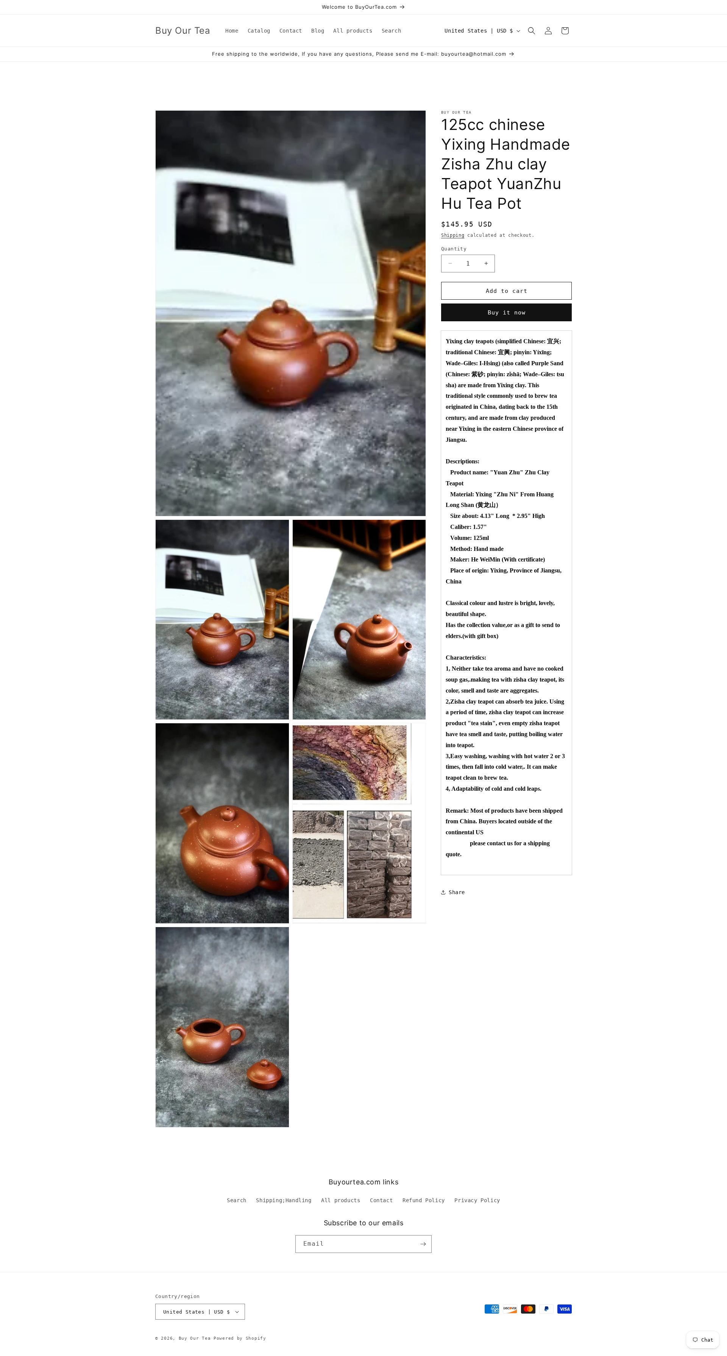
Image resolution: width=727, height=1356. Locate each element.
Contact (381, 1200)
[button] (531, 30)
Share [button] (457, 892)
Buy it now (507, 312)
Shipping (453, 235)
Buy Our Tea (195, 1338)
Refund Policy (424, 1200)
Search (236, 1200)
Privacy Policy (477, 1200)
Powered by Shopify (240, 1338)
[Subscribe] (423, 1244)
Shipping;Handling (283, 1200)
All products (340, 1200)
